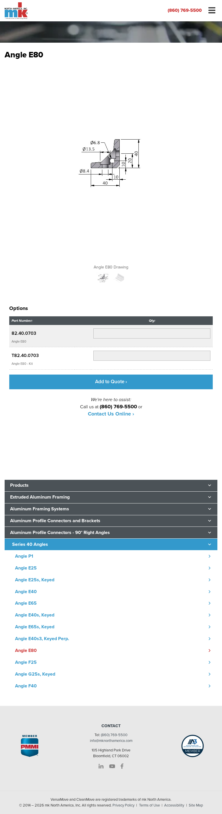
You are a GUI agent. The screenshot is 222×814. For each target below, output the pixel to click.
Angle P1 (24, 556)
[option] (111, 166)
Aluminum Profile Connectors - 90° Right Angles (60, 532)
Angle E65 (26, 603)
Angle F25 (26, 662)
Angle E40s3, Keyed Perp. (42, 639)
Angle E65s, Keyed (34, 627)
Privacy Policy (123, 805)
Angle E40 (26, 592)
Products (19, 485)
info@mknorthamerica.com (111, 740)
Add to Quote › (111, 382)
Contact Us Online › (111, 414)
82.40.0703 (24, 333)
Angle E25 (26, 568)
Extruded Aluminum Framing (40, 497)
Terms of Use (149, 805)
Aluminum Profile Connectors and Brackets (55, 521)
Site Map (196, 805)
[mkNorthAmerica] (55, 10)
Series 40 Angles (30, 544)
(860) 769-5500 (185, 10)
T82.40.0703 (25, 355)
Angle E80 (26, 650)
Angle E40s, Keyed (34, 615)
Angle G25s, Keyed (35, 674)
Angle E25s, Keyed (34, 580)
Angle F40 (26, 686)
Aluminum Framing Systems (39, 509)
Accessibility (174, 805)
